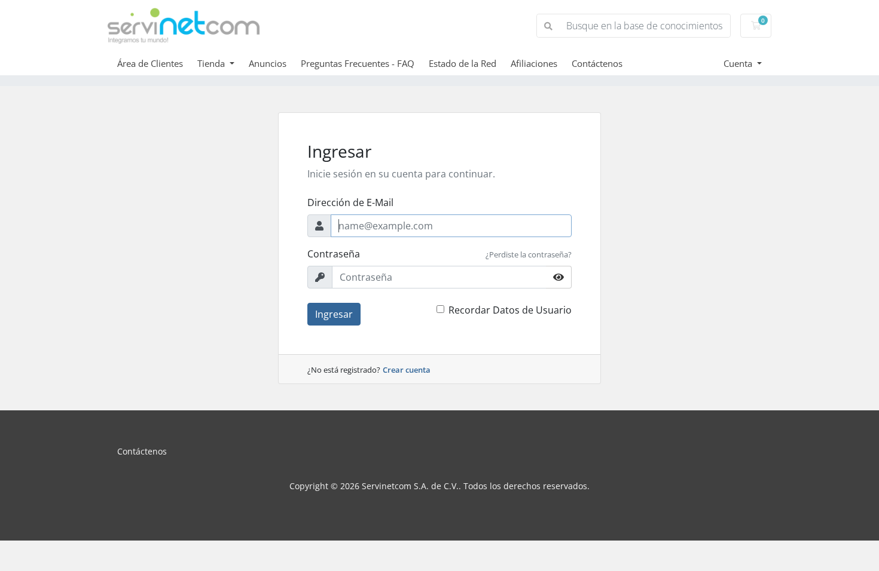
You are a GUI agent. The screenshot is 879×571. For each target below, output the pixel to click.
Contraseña (333, 253)
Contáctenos (597, 63)
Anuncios (267, 63)
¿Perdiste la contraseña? (529, 254)
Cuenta (739, 63)
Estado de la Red (462, 63)
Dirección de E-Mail (350, 202)
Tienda (212, 63)
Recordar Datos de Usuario (510, 310)
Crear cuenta (407, 369)
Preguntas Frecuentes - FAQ (357, 63)
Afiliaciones (534, 63)
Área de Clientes (150, 63)
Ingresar (334, 314)
